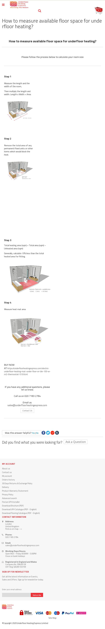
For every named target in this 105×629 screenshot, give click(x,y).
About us (6, 468)
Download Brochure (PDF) (13, 505)
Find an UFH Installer (11, 502)
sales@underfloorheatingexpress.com (27, 405)
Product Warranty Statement (15, 490)
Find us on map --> (13, 528)
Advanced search (9, 498)
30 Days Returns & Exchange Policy (17, 483)
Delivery (5, 487)
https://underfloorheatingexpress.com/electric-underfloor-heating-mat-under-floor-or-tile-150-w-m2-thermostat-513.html (27, 371)
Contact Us (27, 410)
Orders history (8, 479)
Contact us (7, 472)
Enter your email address (12, 589)
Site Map (52, 618)
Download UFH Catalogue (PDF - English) (19, 509)
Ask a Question (75, 442)
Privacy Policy (7, 494)
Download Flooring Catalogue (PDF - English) (21, 513)
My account (7, 476)
